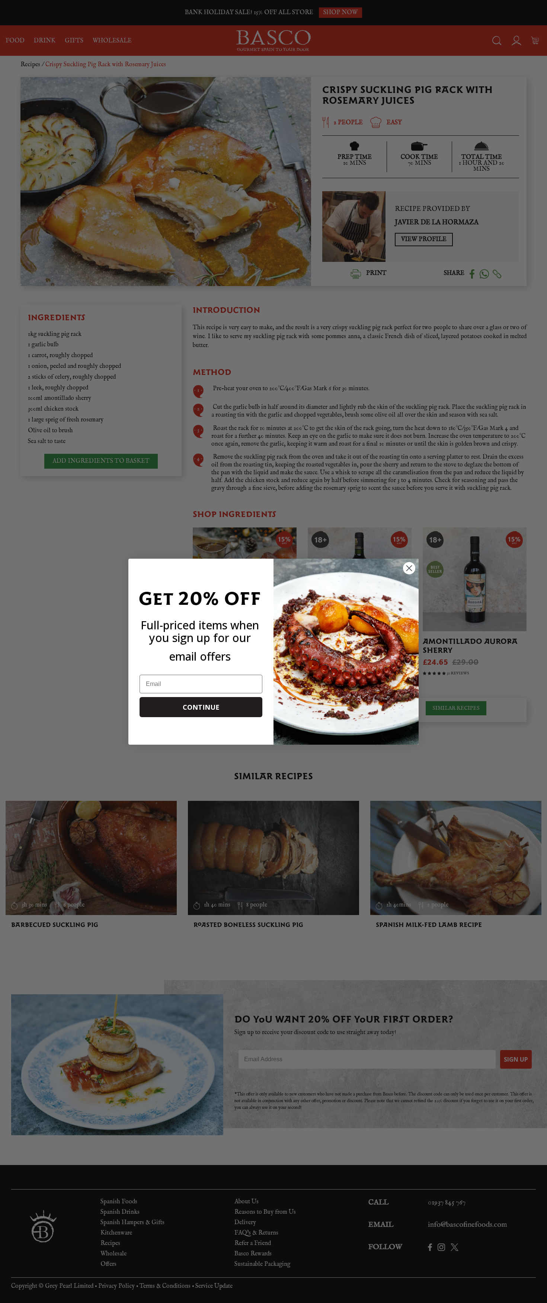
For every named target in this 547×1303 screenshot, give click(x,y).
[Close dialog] (409, 568)
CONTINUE (201, 707)
